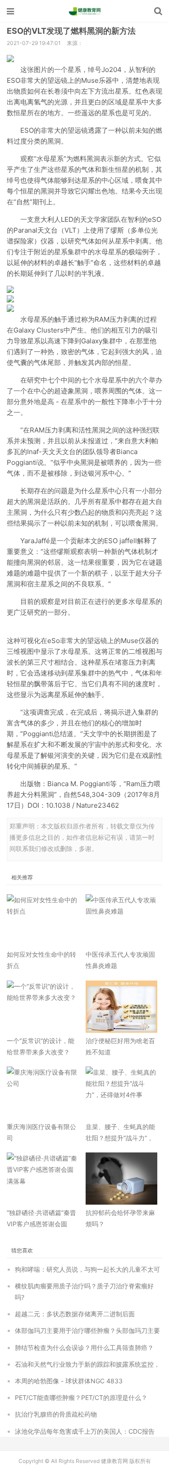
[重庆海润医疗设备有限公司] (43, 1092)
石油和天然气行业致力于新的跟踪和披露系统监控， (87, 1364)
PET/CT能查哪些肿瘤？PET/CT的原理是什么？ (81, 1397)
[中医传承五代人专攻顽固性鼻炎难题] (122, 920)
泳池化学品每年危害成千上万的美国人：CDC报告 (85, 1431)
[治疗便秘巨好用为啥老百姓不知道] (122, 1007)
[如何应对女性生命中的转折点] (43, 920)
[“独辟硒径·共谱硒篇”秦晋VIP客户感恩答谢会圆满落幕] (43, 1178)
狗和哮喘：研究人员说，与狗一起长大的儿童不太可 (87, 1269)
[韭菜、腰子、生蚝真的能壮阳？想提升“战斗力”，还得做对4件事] (122, 1092)
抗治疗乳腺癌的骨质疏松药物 (56, 1414)
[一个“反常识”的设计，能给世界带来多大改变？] (43, 1007)
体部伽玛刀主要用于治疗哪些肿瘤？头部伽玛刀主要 (87, 1330)
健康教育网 (84, 11)
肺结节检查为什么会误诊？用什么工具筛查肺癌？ (84, 1347)
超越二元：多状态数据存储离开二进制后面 (75, 1314)
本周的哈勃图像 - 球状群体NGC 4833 (69, 1381)
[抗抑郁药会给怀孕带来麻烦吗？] (122, 1178)
